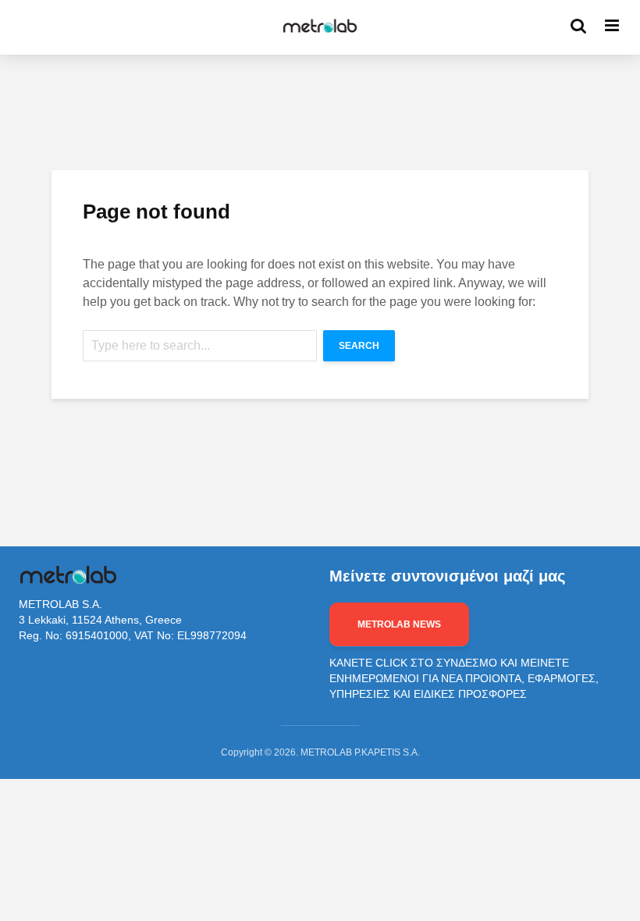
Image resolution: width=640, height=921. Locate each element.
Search (359, 345)
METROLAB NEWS (399, 624)
